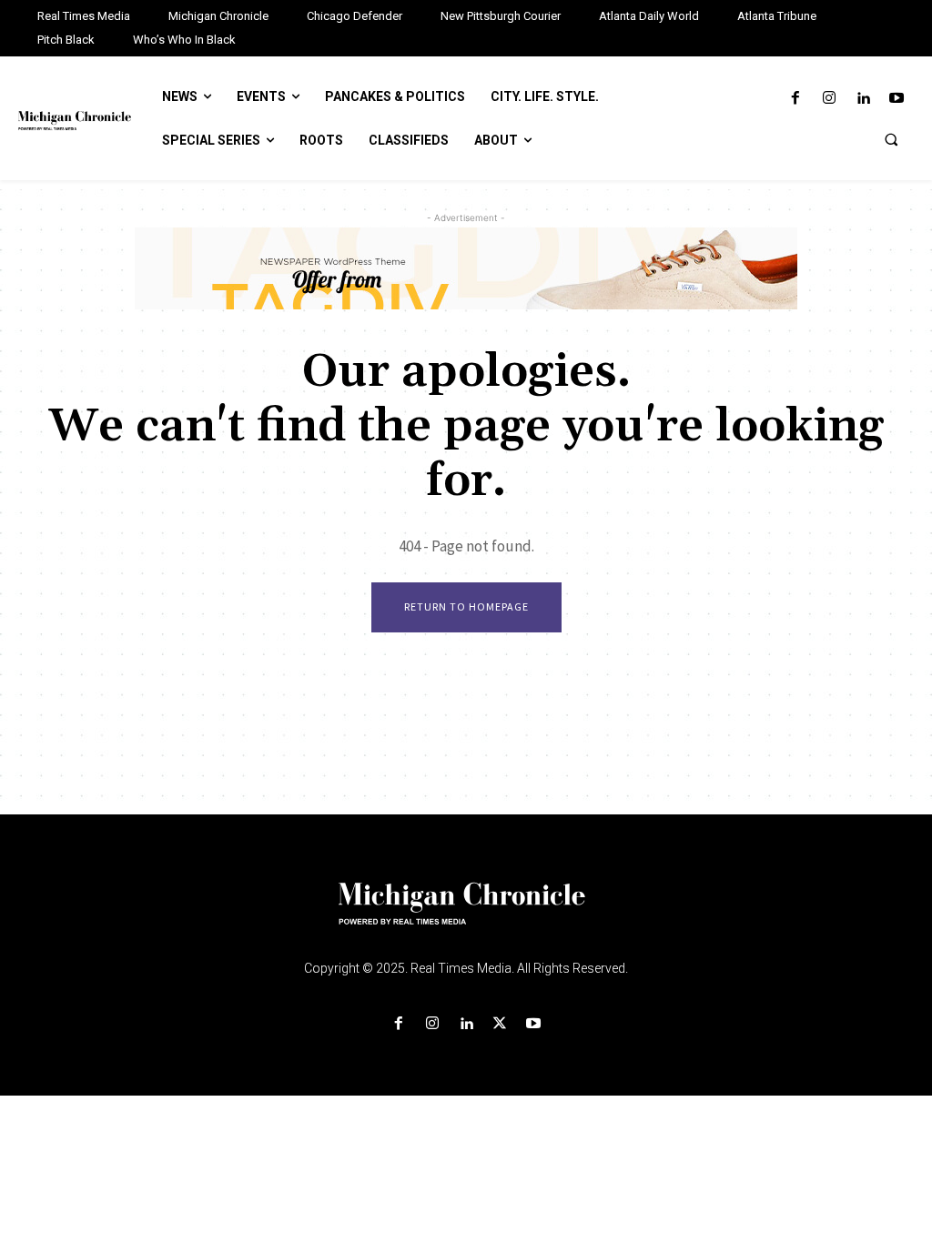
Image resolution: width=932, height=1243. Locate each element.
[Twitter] (500, 1024)
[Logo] (466, 914)
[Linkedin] (863, 98)
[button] (891, 139)
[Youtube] (897, 98)
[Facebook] (795, 98)
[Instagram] (828, 98)
